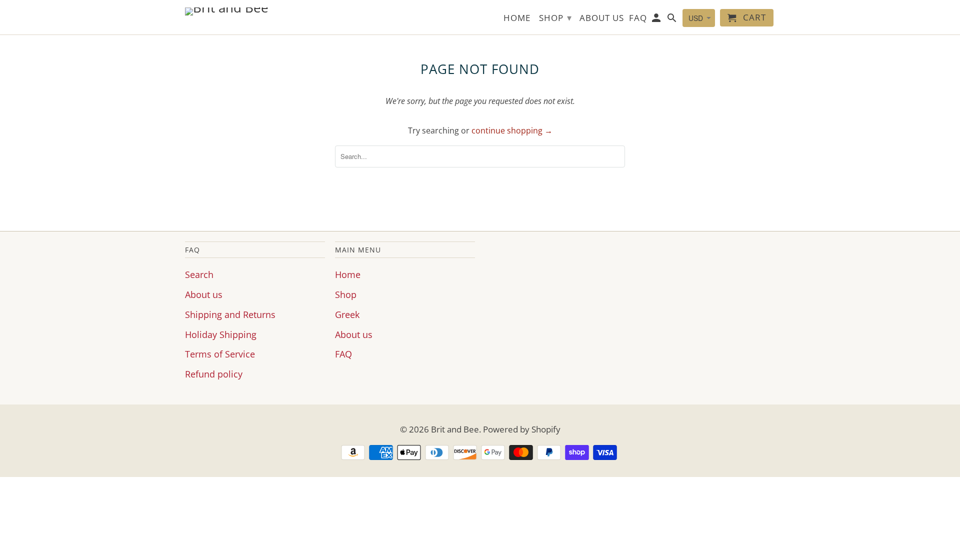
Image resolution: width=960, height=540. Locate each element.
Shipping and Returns (230, 314)
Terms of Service (220, 354)
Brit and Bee (455, 429)
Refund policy (213, 374)
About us (203, 294)
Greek (347, 314)
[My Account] (657, 19)
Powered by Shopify (521, 429)
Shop (345, 294)
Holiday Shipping (220, 334)
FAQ (343, 354)
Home (347, 274)
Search (199, 274)
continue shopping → (512, 130)
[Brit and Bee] (255, 12)
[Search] (673, 19)
